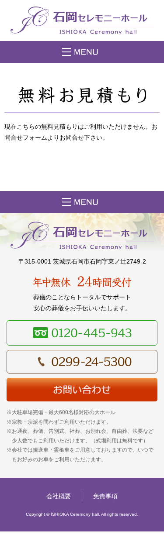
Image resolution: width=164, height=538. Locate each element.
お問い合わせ (82, 389)
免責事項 (105, 496)
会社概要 (58, 496)
